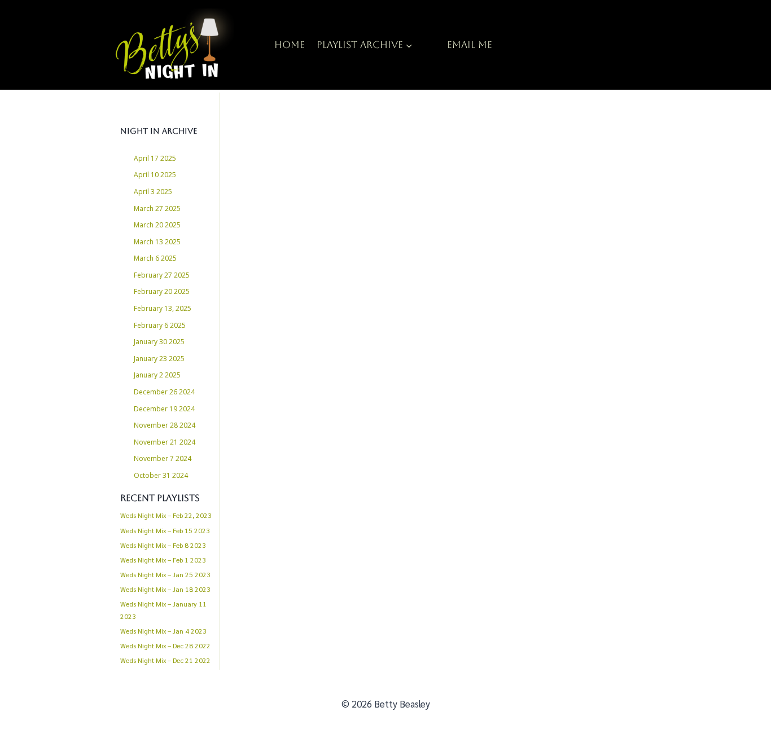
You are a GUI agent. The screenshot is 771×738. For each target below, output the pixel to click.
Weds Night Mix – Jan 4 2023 (163, 630)
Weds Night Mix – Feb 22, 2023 (166, 515)
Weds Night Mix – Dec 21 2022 (165, 660)
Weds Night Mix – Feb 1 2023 (163, 559)
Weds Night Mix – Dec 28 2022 (165, 645)
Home (289, 44)
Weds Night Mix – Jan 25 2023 (165, 574)
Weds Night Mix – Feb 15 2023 (165, 530)
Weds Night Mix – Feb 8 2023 (163, 545)
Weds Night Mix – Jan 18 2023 (165, 589)
